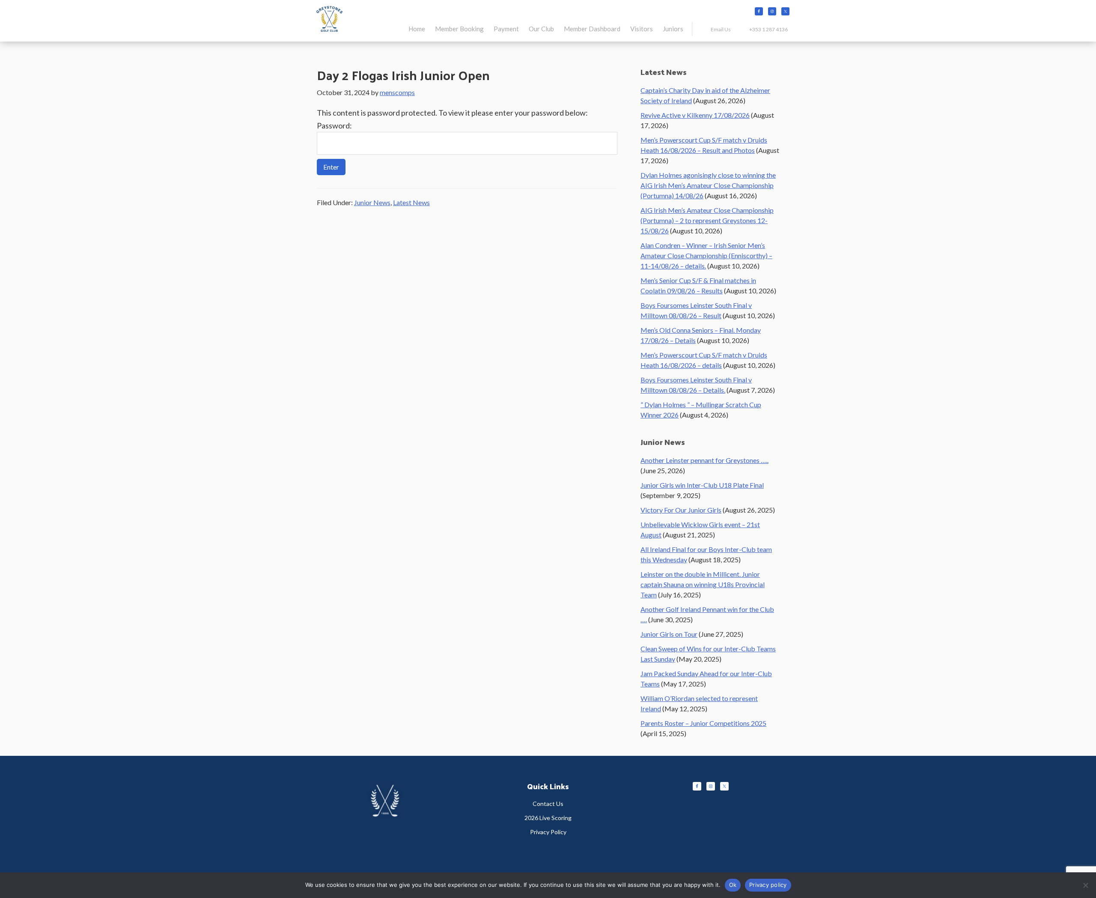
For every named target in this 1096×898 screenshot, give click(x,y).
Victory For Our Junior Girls (680, 510)
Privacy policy (768, 884)
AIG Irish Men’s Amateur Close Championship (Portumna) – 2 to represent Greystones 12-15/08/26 (707, 220)
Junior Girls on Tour (668, 634)
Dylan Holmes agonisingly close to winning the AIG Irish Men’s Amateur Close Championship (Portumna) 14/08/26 (708, 185)
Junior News (372, 202)
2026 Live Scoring (548, 817)
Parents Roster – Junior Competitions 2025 (703, 723)
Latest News (411, 202)
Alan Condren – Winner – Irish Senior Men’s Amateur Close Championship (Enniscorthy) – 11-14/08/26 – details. (706, 255)
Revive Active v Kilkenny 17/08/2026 (695, 115)
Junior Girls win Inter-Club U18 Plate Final (702, 485)
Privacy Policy (548, 831)
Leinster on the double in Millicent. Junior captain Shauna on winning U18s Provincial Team (702, 584)
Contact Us (548, 803)
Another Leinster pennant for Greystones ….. (704, 460)
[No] (1085, 885)
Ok (733, 884)
